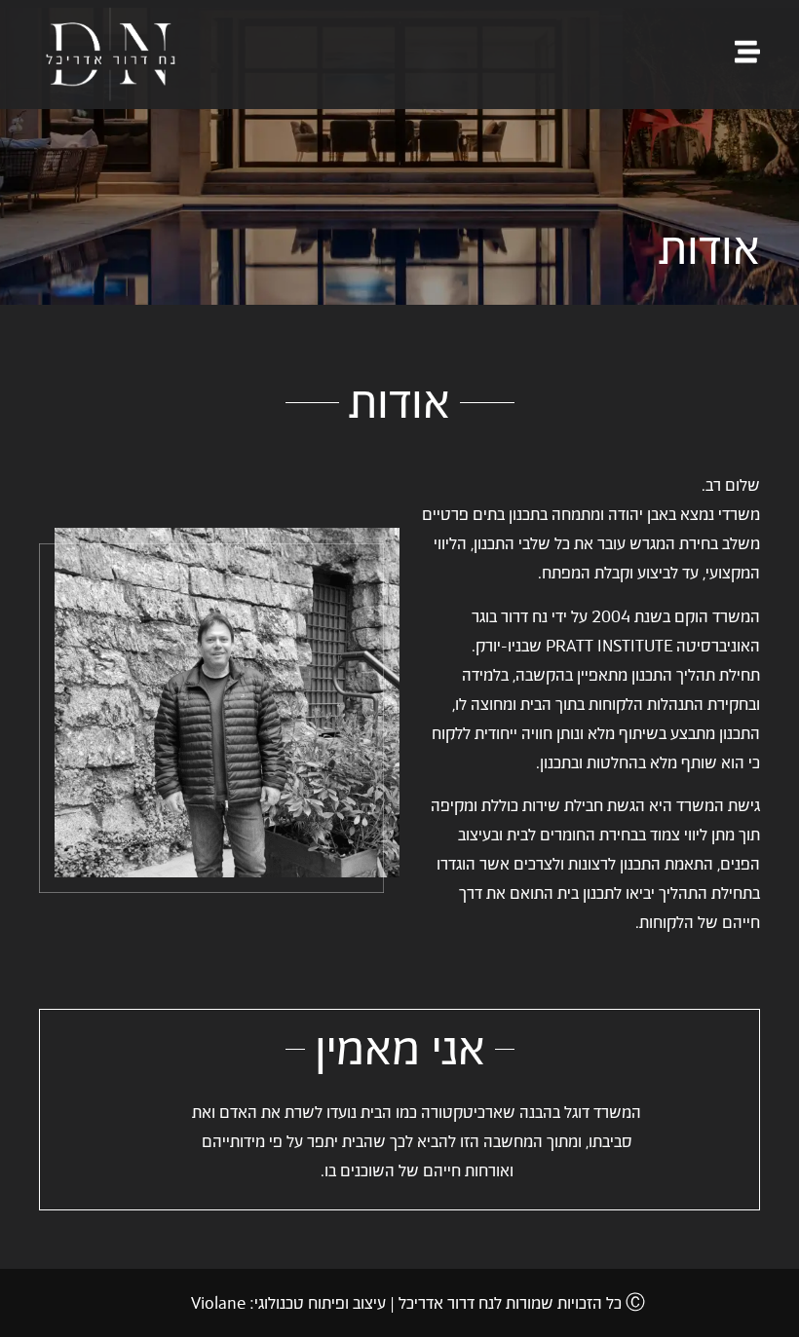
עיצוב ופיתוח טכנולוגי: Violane (288, 1303)
